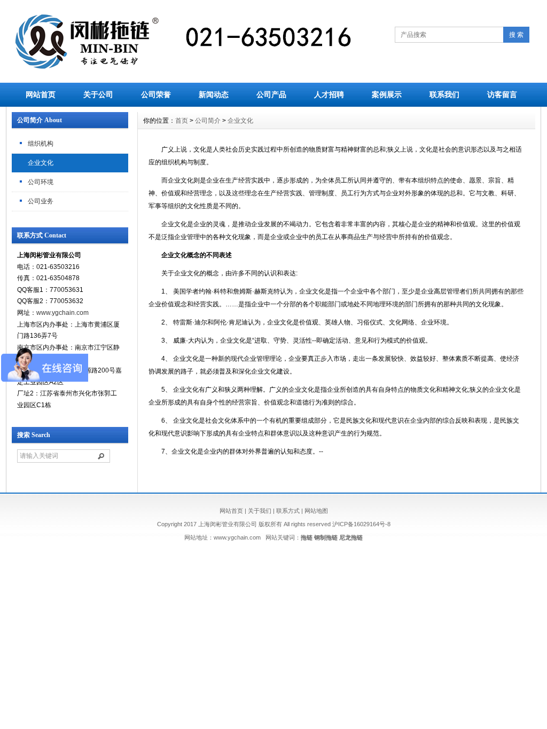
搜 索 (516, 34)
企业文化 (40, 163)
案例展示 (387, 94)
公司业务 (40, 201)
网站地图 (316, 511)
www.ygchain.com (62, 312)
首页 (181, 120)
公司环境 (40, 182)
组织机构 (40, 143)
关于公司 (98, 94)
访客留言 (502, 94)
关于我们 (259, 511)
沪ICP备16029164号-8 (361, 524)
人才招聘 (329, 94)
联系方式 (288, 511)
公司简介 (208, 120)
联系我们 (444, 94)
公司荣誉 (156, 94)
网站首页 (41, 94)
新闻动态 (214, 94)
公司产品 (271, 94)
